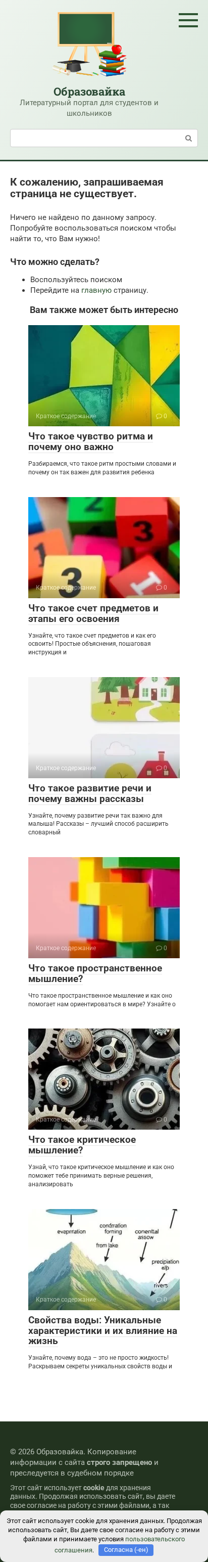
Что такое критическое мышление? (82, 1145)
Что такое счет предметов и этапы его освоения (93, 613)
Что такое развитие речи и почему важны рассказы (89, 793)
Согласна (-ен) (126, 1549)
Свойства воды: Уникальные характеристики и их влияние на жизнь (102, 1330)
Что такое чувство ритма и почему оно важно (90, 441)
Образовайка (89, 91)
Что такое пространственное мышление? (95, 973)
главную (96, 290)
